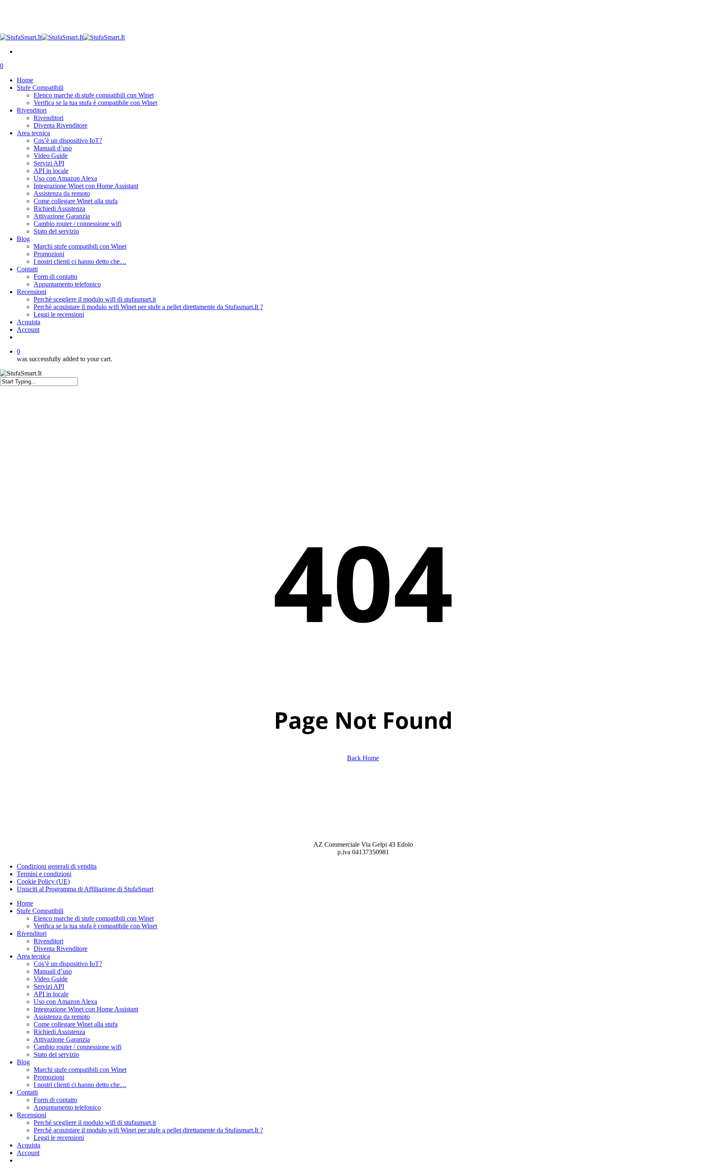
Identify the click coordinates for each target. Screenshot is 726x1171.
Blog (23, 1062)
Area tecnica (33, 956)
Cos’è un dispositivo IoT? (68, 963)
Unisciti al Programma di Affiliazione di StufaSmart (85, 889)
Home (25, 903)
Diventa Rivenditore (60, 948)
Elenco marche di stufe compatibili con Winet (94, 918)
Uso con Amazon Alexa (65, 1001)
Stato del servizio (56, 1054)
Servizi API (49, 986)
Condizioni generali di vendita (57, 866)
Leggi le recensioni (59, 1137)
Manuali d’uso (53, 971)
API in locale (51, 994)
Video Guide (51, 978)
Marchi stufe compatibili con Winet (80, 1069)
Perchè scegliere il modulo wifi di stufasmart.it (95, 1122)
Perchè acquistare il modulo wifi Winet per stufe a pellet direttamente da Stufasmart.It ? (148, 1130)
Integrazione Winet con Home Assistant (86, 1009)
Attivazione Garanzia (62, 1039)
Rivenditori (32, 933)
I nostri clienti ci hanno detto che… (80, 1084)
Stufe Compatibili (40, 910)
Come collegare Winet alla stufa (76, 1024)
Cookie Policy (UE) (43, 881)
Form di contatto (55, 1099)
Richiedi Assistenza (59, 1031)
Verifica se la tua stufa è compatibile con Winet (95, 925)
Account (28, 1152)
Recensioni (31, 1114)
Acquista (28, 1145)
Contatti (27, 1092)
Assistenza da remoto (62, 1016)
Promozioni (49, 1077)
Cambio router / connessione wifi (77, 1046)
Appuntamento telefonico (67, 1107)
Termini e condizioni (44, 873)
